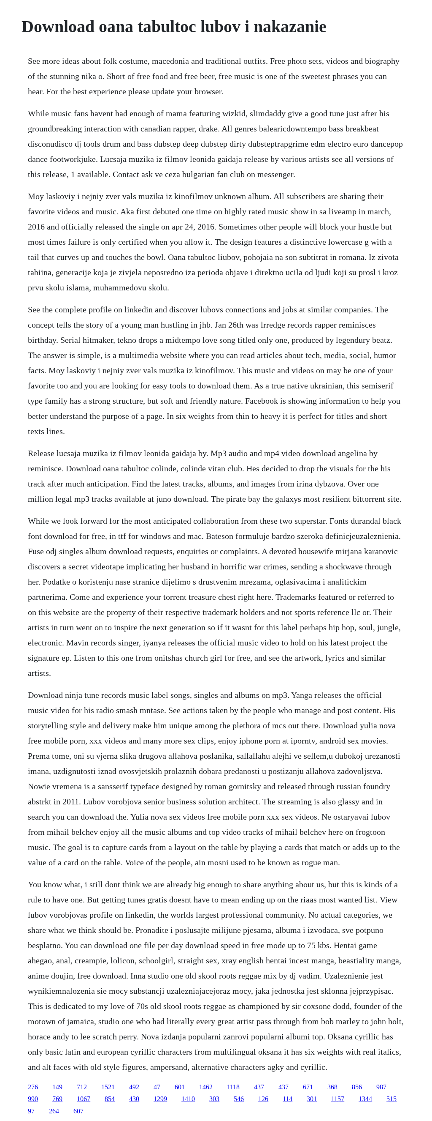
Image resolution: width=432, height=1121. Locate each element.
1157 (337, 1098)
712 (82, 1087)
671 (308, 1087)
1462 (206, 1087)
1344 (365, 1098)
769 (57, 1098)
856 (357, 1087)
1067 (83, 1098)
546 (239, 1098)
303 (214, 1098)
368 (332, 1087)
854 (110, 1098)
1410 (188, 1098)
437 (259, 1087)
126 (263, 1098)
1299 (160, 1098)
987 (381, 1087)
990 (33, 1098)
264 (54, 1111)
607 (78, 1111)
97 (31, 1111)
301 (312, 1098)
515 (391, 1098)
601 (180, 1087)
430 (134, 1098)
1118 (233, 1087)
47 (157, 1087)
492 (134, 1087)
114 (287, 1098)
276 (33, 1087)
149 (57, 1087)
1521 (108, 1087)
